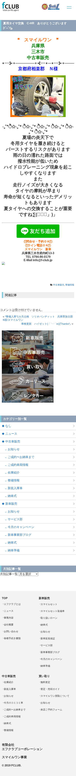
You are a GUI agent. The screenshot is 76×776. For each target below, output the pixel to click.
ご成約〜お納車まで (21, 457)
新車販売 (11, 503)
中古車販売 (58, 285)
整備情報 (69, 285)
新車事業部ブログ (19, 534)
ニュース (11, 433)
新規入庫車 (15, 488)
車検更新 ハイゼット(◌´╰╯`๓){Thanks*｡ (46, 323)
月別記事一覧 (9, 574)
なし (8, 425)
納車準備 (14, 550)
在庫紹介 (14, 472)
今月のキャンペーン (21, 527)
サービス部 (15, 519)
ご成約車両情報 (18, 464)
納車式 (12, 495)
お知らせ (14, 449)
